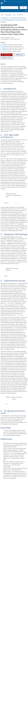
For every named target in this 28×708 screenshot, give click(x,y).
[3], (26, 102)
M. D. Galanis (4, 44)
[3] (21, 208)
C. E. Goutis (3, 51)
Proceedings (8, 15)
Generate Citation (7, 58)
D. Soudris (3, 49)
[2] (20, 101)
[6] (8, 422)
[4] (1, 104)
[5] (6, 241)
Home (2, 15)
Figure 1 (4, 153)
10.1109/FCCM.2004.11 (14, 39)
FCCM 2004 (20, 15)
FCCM (14, 15)
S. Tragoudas (4, 48)
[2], (9, 131)
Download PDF (7, 54)
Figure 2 (4, 252)
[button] (26, 10)
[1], (1, 97)
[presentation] (3, 150)
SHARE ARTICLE (19, 54)
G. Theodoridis (4, 46)
